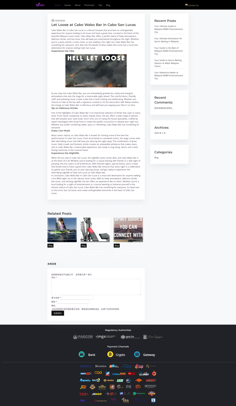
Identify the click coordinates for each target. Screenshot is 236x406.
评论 (54, 277)
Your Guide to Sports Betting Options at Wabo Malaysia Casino (168, 63)
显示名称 (56, 297)
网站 (53, 305)
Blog (50, 245)
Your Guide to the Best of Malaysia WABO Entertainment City (128, 254)
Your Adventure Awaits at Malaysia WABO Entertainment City (168, 75)
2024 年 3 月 (160, 133)
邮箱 (54, 301)
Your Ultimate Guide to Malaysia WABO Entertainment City (61, 254)
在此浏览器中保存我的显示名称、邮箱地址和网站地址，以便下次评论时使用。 (86, 309)
